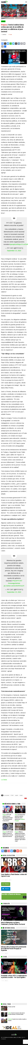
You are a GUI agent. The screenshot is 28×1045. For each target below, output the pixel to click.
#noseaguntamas (14, 583)
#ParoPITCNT (17, 581)
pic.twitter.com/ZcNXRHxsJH (14, 586)
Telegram (7, 888)
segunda (16, 795)
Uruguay (3, 21)
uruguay (21, 795)
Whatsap (7, 883)
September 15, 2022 (14, 251)
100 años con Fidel (11, 1006)
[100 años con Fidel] (4, 1008)
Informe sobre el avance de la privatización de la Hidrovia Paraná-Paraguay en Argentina (13, 948)
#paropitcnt (13, 244)
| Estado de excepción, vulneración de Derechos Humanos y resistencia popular (16, 1013)
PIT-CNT (12, 795)
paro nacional (6, 795)
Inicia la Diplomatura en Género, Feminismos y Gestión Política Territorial (13, 923)
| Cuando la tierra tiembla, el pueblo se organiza (17, 1019)
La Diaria (4, 779)
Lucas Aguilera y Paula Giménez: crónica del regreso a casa (14, 875)
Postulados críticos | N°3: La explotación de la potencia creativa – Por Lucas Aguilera (14, 976)
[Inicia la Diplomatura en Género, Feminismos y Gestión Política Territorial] (14, 913)
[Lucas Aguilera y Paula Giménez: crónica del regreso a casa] (14, 864)
